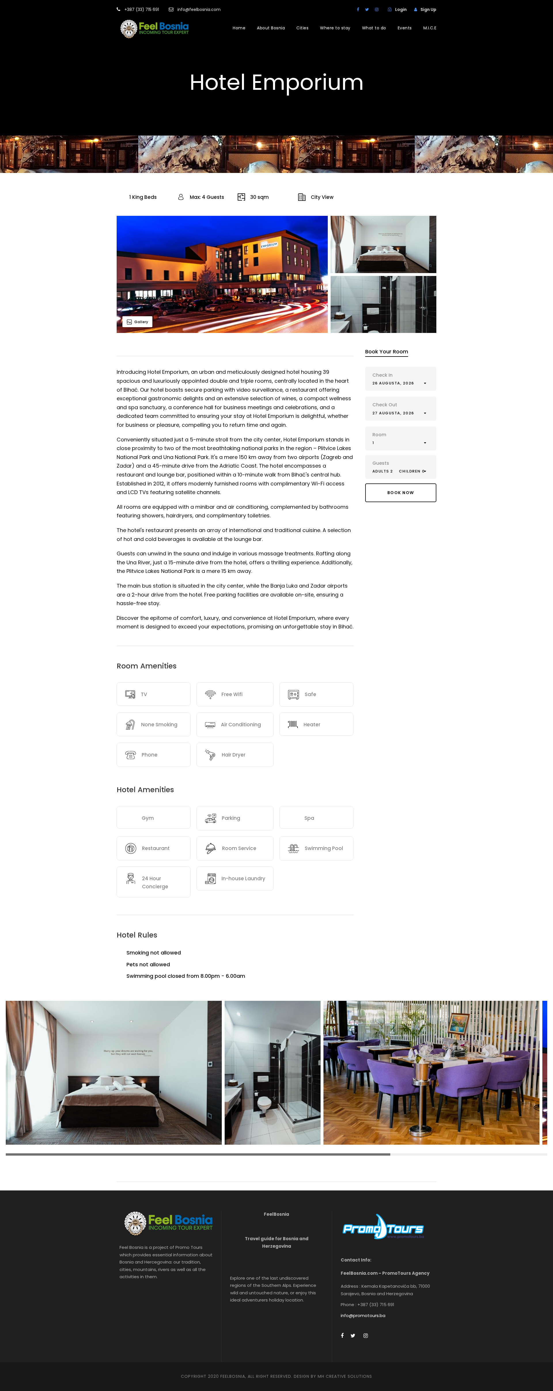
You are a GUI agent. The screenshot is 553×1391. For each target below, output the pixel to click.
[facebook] (358, 9)
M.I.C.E (430, 28)
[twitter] (367, 9)
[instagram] (376, 9)
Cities (302, 28)
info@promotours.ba (363, 1315)
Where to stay (335, 28)
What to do (374, 28)
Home (239, 28)
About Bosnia (271, 28)
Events (405, 28)
